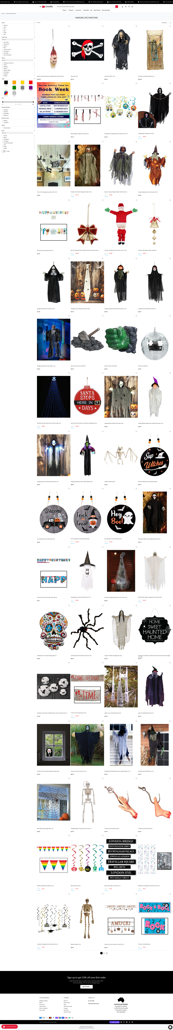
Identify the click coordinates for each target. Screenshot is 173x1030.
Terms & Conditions (43, 1008)
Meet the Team (67, 1002)
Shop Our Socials (67, 1012)
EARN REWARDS (60, 2)
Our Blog (65, 1008)
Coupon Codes (42, 1006)
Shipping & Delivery (43, 1000)
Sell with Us (66, 1010)
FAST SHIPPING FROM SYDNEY (26, 2)
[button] (40, 6)
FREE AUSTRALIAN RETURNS (45, 2)
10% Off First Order (68, 1006)
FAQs (65, 1004)
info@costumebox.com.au (93, 1003)
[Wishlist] (129, 6)
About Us (66, 1000)
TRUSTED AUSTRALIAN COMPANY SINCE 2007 (79, 2)
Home (4, 13)
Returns (41, 1002)
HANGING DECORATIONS (11, 13)
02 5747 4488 (91, 1000)
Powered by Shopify (53, 1022)
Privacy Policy (42, 1010)
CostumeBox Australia (45, 1022)
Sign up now (86, 986)
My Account (42, 1004)
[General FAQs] (125, 6)
